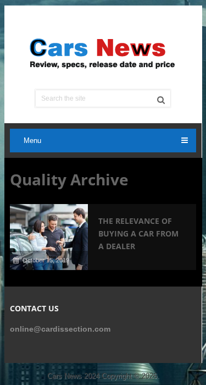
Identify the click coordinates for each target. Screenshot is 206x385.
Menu (32, 140)
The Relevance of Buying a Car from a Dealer (138, 233)
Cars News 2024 (73, 376)
